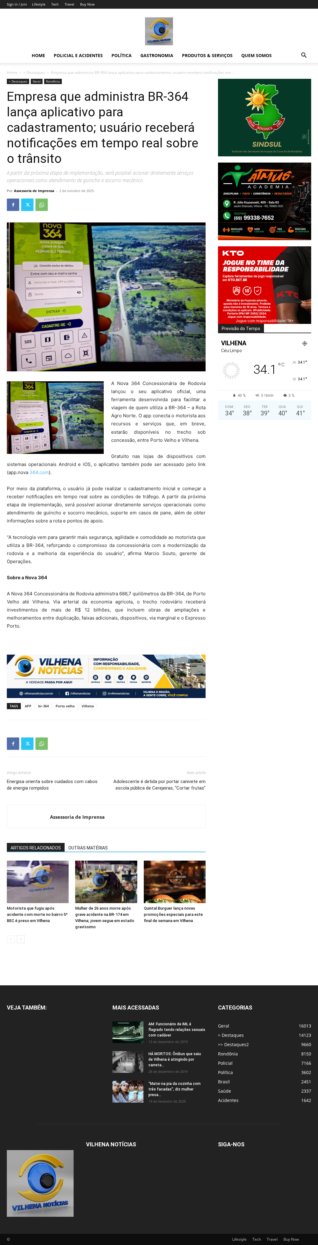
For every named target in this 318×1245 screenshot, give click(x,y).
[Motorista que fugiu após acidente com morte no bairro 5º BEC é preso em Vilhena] (38, 882)
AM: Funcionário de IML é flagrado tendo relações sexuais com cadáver (176, 1029)
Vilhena (88, 706)
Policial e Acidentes (78, 55)
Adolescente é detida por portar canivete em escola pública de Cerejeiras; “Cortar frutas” (159, 785)
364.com (39, 472)
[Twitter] (27, 205)
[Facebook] (13, 205)
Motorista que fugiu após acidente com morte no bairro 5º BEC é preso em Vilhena (37, 914)
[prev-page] (11, 939)
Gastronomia (156, 55)
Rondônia (53, 81)
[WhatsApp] (41, 205)
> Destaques (34, 72)
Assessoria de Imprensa (34, 190)
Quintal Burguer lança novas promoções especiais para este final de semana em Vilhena (173, 914)
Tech (55, 4)
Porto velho (65, 706)
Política (121, 55)
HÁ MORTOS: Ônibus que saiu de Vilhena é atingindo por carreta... (174, 1059)
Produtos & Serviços (207, 55)
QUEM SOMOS (256, 55)
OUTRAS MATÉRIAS (88, 847)
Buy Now (87, 4)
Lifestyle (38, 4)
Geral (37, 81)
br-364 (43, 706)
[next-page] (21, 939)
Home (38, 55)
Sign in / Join (17, 4)
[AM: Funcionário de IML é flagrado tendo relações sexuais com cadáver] (127, 1032)
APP (28, 706)
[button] (303, 56)
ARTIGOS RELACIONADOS (36, 847)
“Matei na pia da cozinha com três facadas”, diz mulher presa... (174, 1089)
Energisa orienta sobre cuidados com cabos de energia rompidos (52, 785)
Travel (69, 4)
